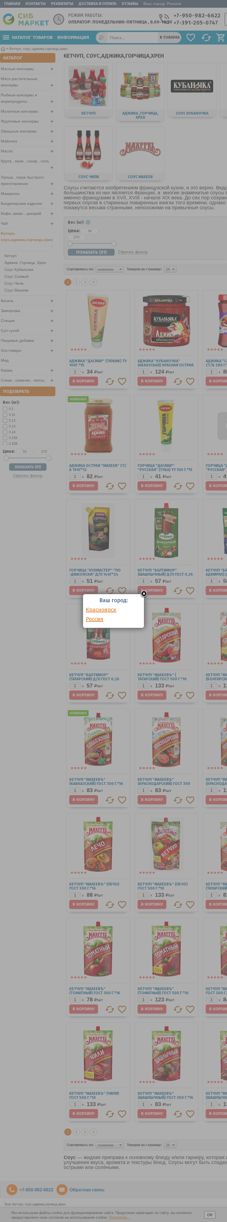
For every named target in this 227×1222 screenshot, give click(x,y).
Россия (94, 619)
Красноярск (101, 609)
